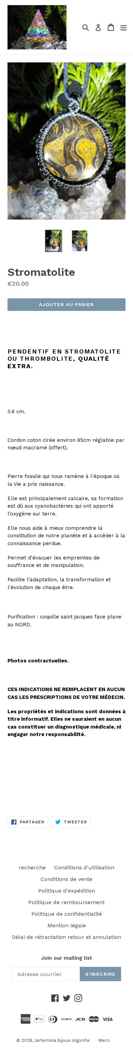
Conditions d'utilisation (84, 867)
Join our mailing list (66, 958)
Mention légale (66, 925)
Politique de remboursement (66, 902)
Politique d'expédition (66, 890)
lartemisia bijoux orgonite (62, 1040)
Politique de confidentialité (66, 914)
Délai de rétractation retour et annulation (66, 937)
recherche (32, 867)
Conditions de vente (66, 879)
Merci (104, 1040)
